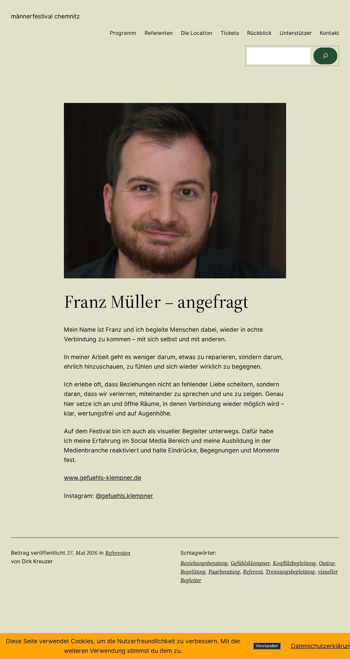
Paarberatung (224, 571)
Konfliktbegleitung (294, 563)
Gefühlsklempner (250, 563)
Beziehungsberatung (204, 563)
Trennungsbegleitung (290, 571)
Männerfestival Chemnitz (45, 16)
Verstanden (267, 645)
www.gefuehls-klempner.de (102, 477)
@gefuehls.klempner (124, 495)
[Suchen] (325, 56)
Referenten (117, 552)
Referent (252, 571)
